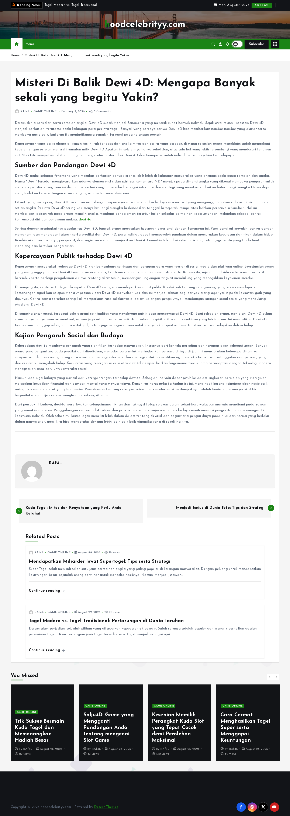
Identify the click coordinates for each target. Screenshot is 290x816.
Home (30, 44)
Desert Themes (106, 807)
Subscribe (256, 44)
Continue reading (45, 591)
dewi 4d (85, 219)
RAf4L (25, 111)
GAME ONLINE (45, 111)
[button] (270, 677)
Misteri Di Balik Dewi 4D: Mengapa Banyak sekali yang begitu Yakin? (77, 55)
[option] (48, 722)
